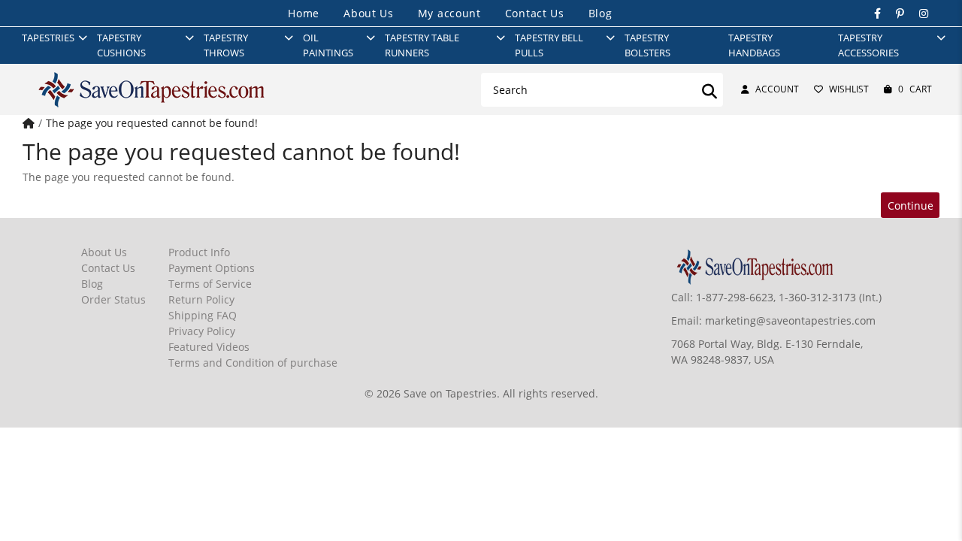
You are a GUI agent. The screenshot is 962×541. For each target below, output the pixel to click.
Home (303, 13)
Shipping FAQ (202, 315)
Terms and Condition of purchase (252, 362)
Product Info (199, 252)
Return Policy (201, 299)
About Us (368, 13)
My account (449, 13)
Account (777, 89)
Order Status (113, 299)
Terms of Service (210, 284)
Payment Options (211, 268)
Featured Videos (209, 347)
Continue (910, 205)
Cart (915, 89)
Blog (600, 13)
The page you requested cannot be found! (152, 123)
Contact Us (534, 13)
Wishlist (849, 89)
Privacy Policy (201, 331)
